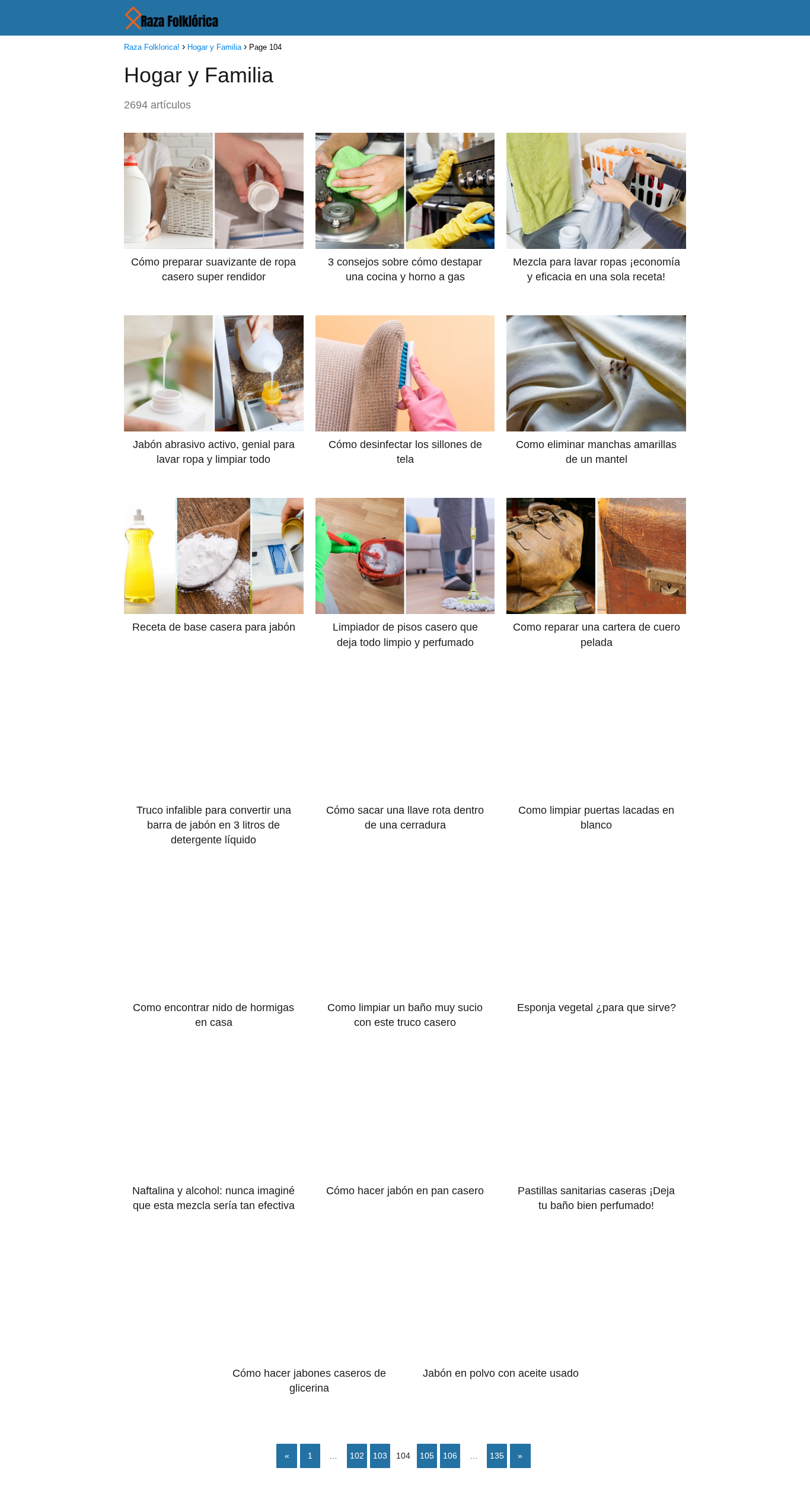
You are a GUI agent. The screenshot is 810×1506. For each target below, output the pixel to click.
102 (357, 1455)
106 (450, 1455)
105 (427, 1455)
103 (380, 1455)
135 (497, 1455)
